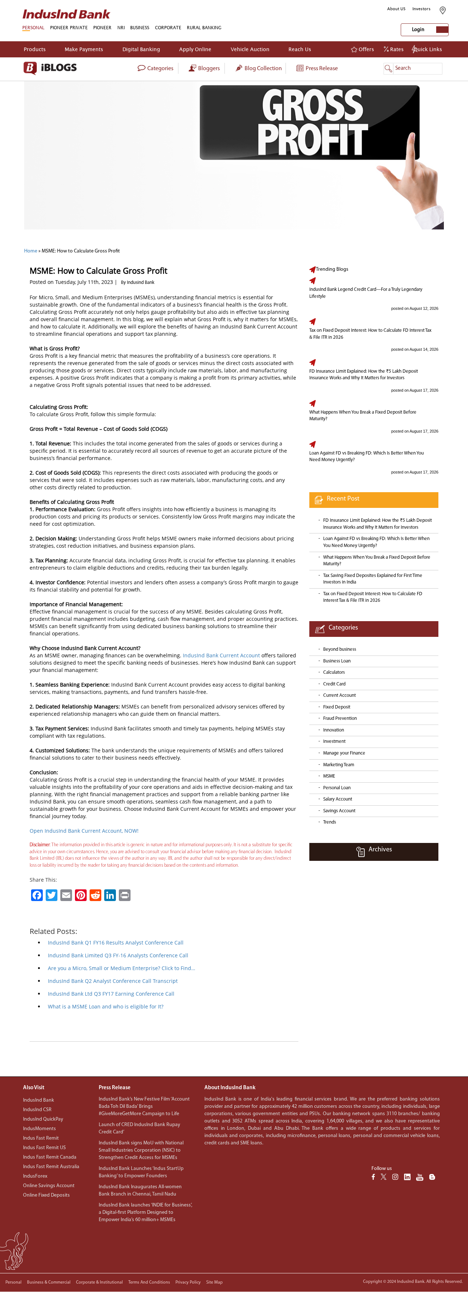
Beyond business (339, 649)
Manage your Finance (344, 753)
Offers (365, 49)
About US (396, 9)
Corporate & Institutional (99, 1282)
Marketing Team (338, 765)
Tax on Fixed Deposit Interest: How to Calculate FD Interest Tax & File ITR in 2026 (370, 334)
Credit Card (334, 684)
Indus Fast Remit (41, 1138)
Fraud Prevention (340, 718)
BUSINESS (139, 27)
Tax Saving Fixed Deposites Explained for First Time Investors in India (372, 579)
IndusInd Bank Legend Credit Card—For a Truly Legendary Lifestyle (365, 293)
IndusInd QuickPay (43, 1119)
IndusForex (35, 1176)
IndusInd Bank (38, 1100)
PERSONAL (33, 27)
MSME (329, 776)
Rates (396, 49)
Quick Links (428, 49)
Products (35, 49)
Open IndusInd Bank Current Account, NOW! (84, 830)
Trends (329, 822)
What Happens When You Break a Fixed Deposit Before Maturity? (362, 416)
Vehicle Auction (250, 49)
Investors (421, 9)
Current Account (339, 695)
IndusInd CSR (37, 1110)
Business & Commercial (49, 1282)
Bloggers (208, 69)
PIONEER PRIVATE (69, 27)
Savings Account (339, 811)
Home (30, 251)
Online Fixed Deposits (46, 1195)
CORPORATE (168, 27)
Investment (334, 741)
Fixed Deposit (336, 707)
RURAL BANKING (204, 27)
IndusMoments (39, 1129)
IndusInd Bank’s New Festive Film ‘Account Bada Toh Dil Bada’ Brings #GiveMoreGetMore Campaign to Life (144, 1107)
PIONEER (102, 27)
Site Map (214, 1282)
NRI (121, 27)
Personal (13, 1282)
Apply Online (195, 49)
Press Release (321, 69)
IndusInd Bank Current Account (220, 655)
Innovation (333, 730)
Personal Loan (337, 788)
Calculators (334, 672)
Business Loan (337, 661)
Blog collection (263, 69)
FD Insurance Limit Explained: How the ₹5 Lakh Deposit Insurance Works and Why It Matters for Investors (363, 375)
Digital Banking (141, 49)
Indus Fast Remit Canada (49, 1157)
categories (159, 69)
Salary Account (337, 799)
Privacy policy (188, 1282)
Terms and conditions (149, 1282)
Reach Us (299, 49)
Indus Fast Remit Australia (51, 1167)
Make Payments (84, 49)
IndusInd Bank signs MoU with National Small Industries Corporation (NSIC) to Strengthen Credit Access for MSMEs (141, 1150)
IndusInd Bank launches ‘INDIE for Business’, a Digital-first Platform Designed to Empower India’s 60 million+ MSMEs (145, 1212)
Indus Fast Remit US (44, 1148)
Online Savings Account (49, 1186)
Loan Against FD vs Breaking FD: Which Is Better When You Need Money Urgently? (366, 457)
